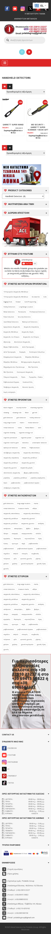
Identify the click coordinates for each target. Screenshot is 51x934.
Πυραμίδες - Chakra (35, 377)
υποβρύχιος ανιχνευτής (12, 488)
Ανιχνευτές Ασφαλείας (31, 327)
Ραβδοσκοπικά (34, 448)
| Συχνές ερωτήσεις (15, 869)
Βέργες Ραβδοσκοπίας (11, 347)
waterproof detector (11, 448)
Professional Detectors (37, 312)
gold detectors (8, 503)
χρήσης (14, 564)
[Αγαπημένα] (22, 52)
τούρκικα (7, 559)
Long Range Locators (26, 307)
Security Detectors (24, 317)
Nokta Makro (29, 428)
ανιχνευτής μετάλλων (30, 458)
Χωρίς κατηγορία (9, 392)
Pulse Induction (9, 317)
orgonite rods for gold (11, 443)
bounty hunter (21, 408)
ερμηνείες (7, 538)
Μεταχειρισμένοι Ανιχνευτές (30, 362)
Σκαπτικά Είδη (27, 382)
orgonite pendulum (10, 438)
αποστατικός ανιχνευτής (12, 473)
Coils (44, 297)
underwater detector (39, 443)
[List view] (9, 86)
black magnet (8, 408)
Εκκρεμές (22, 352)
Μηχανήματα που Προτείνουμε (14, 367)
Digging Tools (8, 302)
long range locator (10, 423)
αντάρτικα (7, 528)
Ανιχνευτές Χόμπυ (28, 332)
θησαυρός (17, 538)
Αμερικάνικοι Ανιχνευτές (12, 327)
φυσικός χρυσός (26, 559)
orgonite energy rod (26, 433)
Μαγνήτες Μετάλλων (32, 357)
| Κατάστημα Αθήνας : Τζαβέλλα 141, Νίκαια (24, 904)
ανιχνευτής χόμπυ (26, 468)
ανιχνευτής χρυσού (28, 463)
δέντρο (6, 533)
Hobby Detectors (9, 307)
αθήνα (34, 508)
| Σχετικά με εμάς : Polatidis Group (20, 881)
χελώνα (6, 564)
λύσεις (6, 544)
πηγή (23, 544)
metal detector (33, 423)
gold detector (8, 418)
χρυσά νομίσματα (27, 564)
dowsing (6, 413)
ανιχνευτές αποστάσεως (12, 513)
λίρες (40, 538)
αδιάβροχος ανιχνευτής (12, 453)
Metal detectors (9, 312)
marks (36, 503)
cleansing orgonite (36, 408)
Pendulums (22, 312)
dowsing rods (17, 413)
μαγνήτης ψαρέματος (38, 478)
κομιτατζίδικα (30, 538)
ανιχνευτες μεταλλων (11, 523)
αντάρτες (41, 523)
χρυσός (6, 569)
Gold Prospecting (30, 302)
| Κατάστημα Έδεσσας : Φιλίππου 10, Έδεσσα (25, 885)
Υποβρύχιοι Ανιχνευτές (11, 387)
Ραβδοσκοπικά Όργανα (11, 382)
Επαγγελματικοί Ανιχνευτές (13, 357)
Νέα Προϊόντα (33, 367)
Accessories (36, 297)
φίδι (15, 559)
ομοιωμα (15, 544)
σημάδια (7, 554)
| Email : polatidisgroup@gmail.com (21, 917)
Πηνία (23, 377)
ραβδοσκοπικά (9, 549)
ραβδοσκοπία (15, 483)
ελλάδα (38, 533)
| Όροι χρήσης (12, 873)
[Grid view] (4, 86)
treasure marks (23, 508)
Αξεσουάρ (7, 342)
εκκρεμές (15, 533)
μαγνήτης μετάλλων (20, 478)
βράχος (36, 528)
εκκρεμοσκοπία (27, 533)
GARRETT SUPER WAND (13, 124)
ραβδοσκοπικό (41, 549)
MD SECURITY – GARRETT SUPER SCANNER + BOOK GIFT (38, 127)
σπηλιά (15, 554)
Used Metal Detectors (11, 322)
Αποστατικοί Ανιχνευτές (22, 342)
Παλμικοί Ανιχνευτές (11, 377)
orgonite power (26, 438)
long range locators (23, 503)
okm (39, 428)
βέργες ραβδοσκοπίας (31, 473)
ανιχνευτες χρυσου (27, 523)
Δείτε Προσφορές (28, 347)
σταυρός (25, 554)
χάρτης (38, 559)
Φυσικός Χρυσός (28, 387)
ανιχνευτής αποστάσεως (31, 453)
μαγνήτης (7, 478)
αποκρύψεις (18, 528)
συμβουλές (35, 554)
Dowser (18, 302)
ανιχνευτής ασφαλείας (11, 458)
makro (22, 423)
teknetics (25, 443)
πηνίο (5, 483)
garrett (34, 413)
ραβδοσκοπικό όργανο (31, 483)
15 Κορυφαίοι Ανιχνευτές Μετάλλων (16, 292)
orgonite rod (39, 438)
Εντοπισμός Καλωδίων (37, 352)
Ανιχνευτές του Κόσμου (11, 337)
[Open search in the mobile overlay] (25, 40)
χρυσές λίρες (41, 564)
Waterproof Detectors (29, 322)
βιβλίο (28, 528)
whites (24, 448)
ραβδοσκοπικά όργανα (25, 549)
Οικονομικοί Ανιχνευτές (25, 372)
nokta (20, 428)
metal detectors (9, 508)
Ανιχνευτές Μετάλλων (11, 332)
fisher (27, 413)
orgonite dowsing (9, 433)
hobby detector (35, 418)
